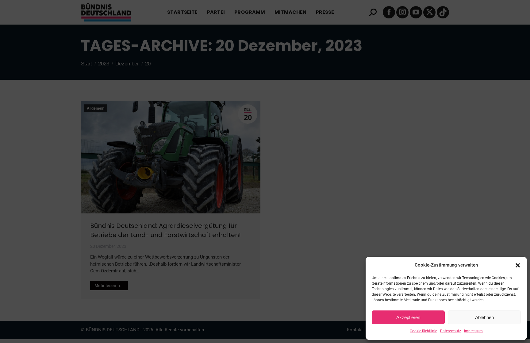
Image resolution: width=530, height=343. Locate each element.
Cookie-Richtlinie (423, 331)
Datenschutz (450, 331)
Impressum (473, 331)
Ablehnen (484, 317)
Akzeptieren (408, 317)
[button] (518, 265)
